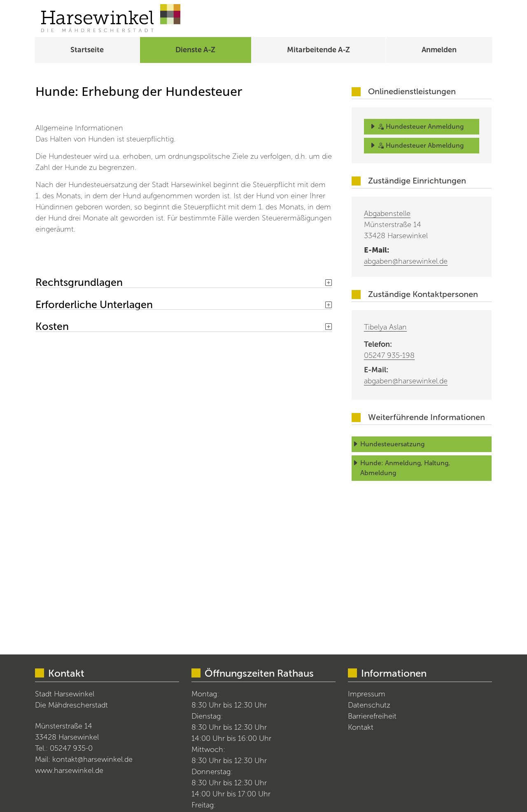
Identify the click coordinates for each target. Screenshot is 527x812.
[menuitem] (87, 50)
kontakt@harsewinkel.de (92, 759)
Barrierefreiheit (372, 716)
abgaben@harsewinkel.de (406, 261)
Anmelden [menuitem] (439, 49)
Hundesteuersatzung (392, 444)
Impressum (366, 693)
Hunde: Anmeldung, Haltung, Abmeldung (406, 468)
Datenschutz (369, 705)
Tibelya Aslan (385, 327)
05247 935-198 (389, 355)
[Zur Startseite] (110, 18)
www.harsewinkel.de (69, 770)
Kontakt (360, 727)
